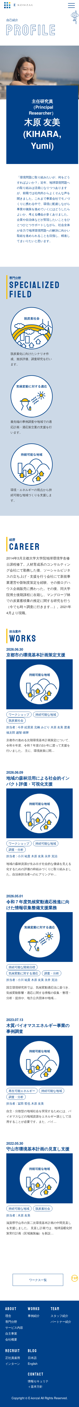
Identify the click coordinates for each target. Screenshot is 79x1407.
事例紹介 (34, 1316)
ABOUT (11, 1308)
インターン (12, 1363)
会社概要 (11, 1339)
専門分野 (11, 1321)
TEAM (55, 1308)
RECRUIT (12, 1350)
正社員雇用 (12, 1358)
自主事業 (11, 1333)
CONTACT (35, 1374)
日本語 (32, 1358)
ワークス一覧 (38, 1280)
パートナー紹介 (61, 1321)
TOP (75, 1278)
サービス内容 (14, 1327)
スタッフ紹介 (59, 1316)
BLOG (32, 1350)
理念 (8, 1316)
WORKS (34, 1308)
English (32, 1363)
